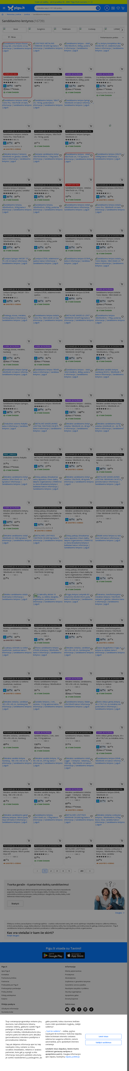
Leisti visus (103, 1036)
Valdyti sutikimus (103, 1042)
